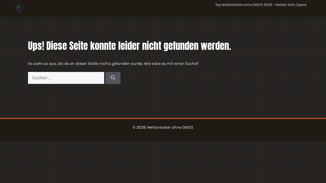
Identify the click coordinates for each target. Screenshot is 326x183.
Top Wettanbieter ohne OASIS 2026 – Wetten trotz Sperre (261, 5)
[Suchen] (112, 78)
